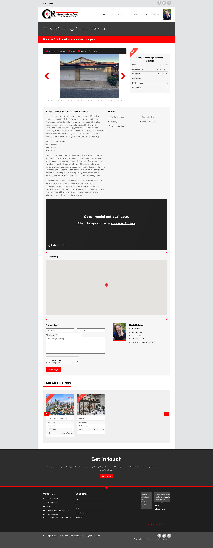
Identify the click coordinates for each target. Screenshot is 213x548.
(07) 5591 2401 (52, 507)
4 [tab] (55, 100)
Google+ (94, 51)
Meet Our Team (81, 513)
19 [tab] (105, 100)
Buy (77, 499)
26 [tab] (85, 103)
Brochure (51, 51)
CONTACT (155, 14)
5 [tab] (58, 100)
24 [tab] (121, 100)
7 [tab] (65, 100)
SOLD (128, 14)
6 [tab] (62, 100)
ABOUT (145, 14)
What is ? (51, 335)
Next (123, 76)
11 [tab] (78, 100)
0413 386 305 (51, 503)
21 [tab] (111, 100)
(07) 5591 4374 (137, 332)
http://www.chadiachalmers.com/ (143, 342)
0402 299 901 (136, 329)
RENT (136, 14)
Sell (77, 504)
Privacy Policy (139, 539)
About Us (79, 517)
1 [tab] (45, 100)
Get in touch (106, 476)
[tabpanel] (89, 76)
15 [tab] (92, 100)
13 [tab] (85, 100)
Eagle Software (163, 539)
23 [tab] (118, 100)
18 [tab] (102, 100)
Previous (47, 76)
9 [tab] (72, 100)
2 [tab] (48, 100)
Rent (77, 508)
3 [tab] (52, 100)
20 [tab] (108, 100)
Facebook (62, 51)
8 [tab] (68, 100)
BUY (112, 14)
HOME (104, 14)
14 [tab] (88, 100)
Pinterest (83, 51)
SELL (120, 14)
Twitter (72, 51)
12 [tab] (82, 100)
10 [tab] (75, 100)
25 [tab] (125, 100)
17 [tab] (98, 100)
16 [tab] (95, 100)
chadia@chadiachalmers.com (142, 339)
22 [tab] (115, 100)
